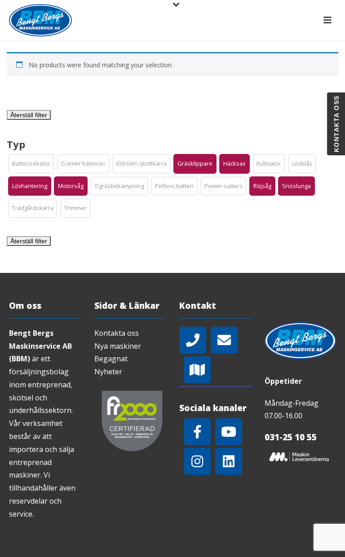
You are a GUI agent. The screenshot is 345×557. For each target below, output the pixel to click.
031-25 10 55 (291, 437)
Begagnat (111, 359)
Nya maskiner (117, 346)
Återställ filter (28, 114)
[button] (31, 164)
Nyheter (108, 372)
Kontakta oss (116, 333)
